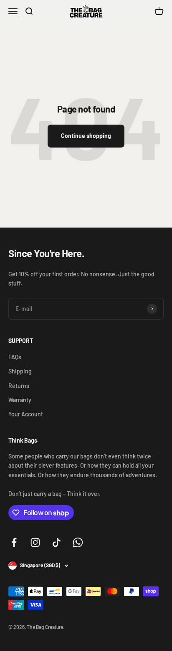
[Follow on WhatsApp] (77, 542)
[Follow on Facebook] (14, 542)
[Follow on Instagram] (35, 542)
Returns (18, 385)
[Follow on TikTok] (56, 542)
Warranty (19, 399)
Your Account (25, 414)
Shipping (20, 371)
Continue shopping (86, 135)
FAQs (14, 357)
